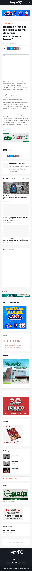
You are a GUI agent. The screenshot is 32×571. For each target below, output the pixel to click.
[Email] (17, 48)
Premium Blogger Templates (17, 568)
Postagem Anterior (7, 290)
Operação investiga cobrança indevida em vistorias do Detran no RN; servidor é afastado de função (16, 219)
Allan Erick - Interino (17, 164)
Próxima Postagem (25, 290)
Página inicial (6, 23)
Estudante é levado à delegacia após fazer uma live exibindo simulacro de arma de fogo (16, 197)
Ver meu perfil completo (9, 534)
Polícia (12, 23)
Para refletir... (15, 455)
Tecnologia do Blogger (11, 478)
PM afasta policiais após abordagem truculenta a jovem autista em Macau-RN (15, 239)
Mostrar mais (25, 178)
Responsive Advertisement (16, 542)
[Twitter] (11, 48)
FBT (28, 568)
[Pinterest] (14, 48)
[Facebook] (8, 48)
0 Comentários (15, 43)
